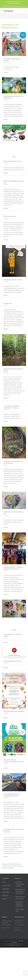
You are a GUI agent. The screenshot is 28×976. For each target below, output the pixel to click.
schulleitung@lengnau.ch (14, 3)
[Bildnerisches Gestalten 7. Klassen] (14, 261)
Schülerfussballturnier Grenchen (12, 661)
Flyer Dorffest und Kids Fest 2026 (13, 161)
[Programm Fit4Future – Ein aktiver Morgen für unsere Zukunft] (14, 548)
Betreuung (5, 895)
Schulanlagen (6, 892)
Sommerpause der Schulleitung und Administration (20, 891)
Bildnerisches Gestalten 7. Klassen (13, 279)
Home (4, 882)
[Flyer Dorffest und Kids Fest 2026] (14, 133)
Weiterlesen (6, 72)
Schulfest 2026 (8, 303)
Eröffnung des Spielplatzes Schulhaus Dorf (19, 904)
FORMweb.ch (12, 944)
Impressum (21, 940)
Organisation (6, 889)
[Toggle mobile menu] (25, 10)
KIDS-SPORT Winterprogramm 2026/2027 (20, 884)
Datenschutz (14, 942)
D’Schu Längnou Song (10, 216)
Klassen (5, 899)
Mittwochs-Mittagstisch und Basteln (14, 711)
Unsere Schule (6, 885)
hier (11, 868)
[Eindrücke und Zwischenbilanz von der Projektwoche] (14, 436)
